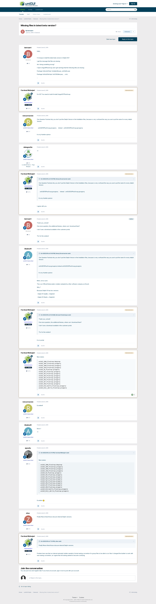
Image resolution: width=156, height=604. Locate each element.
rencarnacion (27, 116)
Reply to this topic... (36, 578)
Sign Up (133, 3)
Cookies (81, 597)
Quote (43, 83)
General (37, 32)
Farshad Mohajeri (28, 90)
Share (119, 31)
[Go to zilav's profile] (28, 519)
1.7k (29, 264)
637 (29, 131)
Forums (21, 14)
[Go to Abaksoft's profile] (28, 255)
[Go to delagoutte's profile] (28, 153)
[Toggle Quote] (39, 179)
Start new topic (110, 39)
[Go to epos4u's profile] (28, 454)
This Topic (128, 9)
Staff (28, 14)
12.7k (28, 108)
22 (29, 63)
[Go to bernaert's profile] (23, 32)
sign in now (60, 570)
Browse (22, 9)
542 (29, 464)
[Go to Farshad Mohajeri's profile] (28, 97)
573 (29, 529)
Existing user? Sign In (120, 3)
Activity (30, 9)
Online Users (36, 14)
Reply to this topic (127, 39)
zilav (28, 513)
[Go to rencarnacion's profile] (28, 122)
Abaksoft (28, 249)
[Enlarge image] (44, 500)
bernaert (30, 30)
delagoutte (27, 147)
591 (29, 163)
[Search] (135, 9)
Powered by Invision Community (78, 601)
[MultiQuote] (38, 83)
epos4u (28, 448)
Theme (74, 597)
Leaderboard (47, 14)
